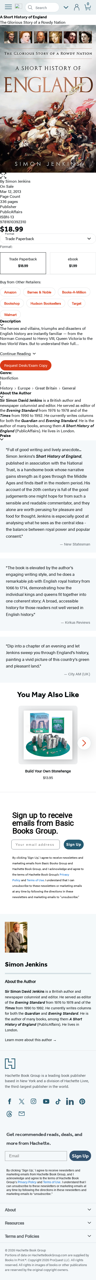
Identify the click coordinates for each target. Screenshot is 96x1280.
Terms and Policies (22, 1236)
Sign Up (73, 844)
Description (10, 321)
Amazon (10, 291)
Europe (24, 388)
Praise (5, 435)
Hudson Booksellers (46, 303)
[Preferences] (66, 7)
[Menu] (8, 7)
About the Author (15, 393)
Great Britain (46, 388)
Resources (14, 1223)
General (69, 388)
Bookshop (12, 303)
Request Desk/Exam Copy (25, 365)
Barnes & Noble (39, 291)
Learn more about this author (29, 1039)
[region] (48, 743)
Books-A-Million (74, 291)
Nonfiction (9, 378)
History (6, 388)
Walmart (10, 314)
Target (76, 303)
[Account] (77, 7)
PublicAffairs (11, 211)
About (10, 1210)
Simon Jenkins (18, 181)
